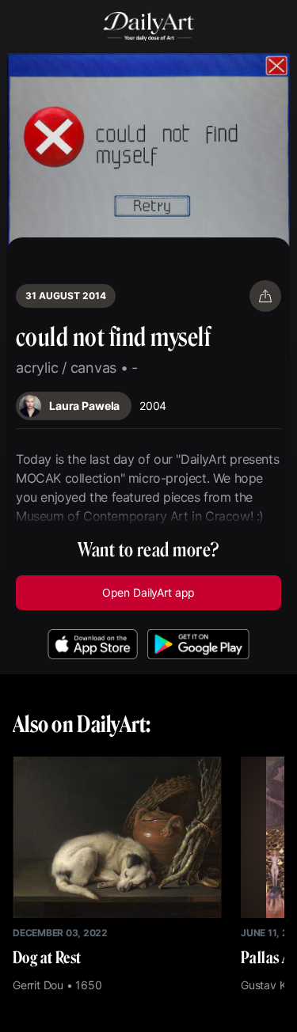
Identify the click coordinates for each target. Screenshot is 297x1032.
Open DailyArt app (148, 592)
